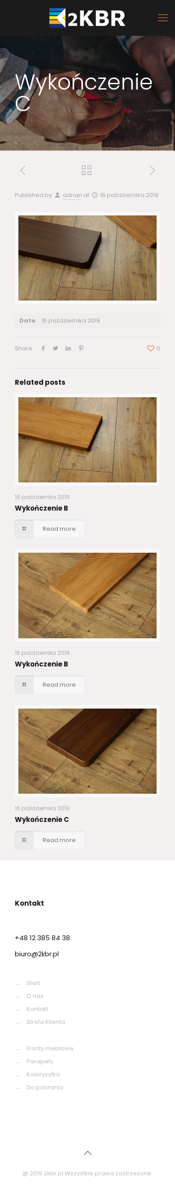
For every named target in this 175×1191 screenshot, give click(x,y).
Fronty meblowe (50, 1048)
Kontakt (37, 1009)
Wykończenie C (42, 819)
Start (33, 983)
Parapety (39, 1061)
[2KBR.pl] (87, 17)
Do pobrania (44, 1087)
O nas (35, 996)
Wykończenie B (41, 508)
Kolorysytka (43, 1074)
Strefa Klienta (45, 1022)
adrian (72, 195)
